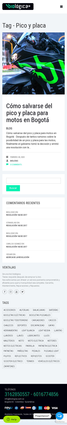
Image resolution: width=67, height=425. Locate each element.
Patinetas (8, 351)
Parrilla (30, 346)
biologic (14, 161)
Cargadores (38, 320)
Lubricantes (33, 335)
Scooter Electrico (13, 361)
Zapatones (9, 366)
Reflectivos (21, 356)
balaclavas (39, 310)
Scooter (50, 356)
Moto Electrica (36, 341)
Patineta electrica (47, 346)
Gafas (51, 325)
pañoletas (22, 351)
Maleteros (9, 341)
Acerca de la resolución (17, 257)
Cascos (52, 320)
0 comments (16, 164)
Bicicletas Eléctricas (14, 315)
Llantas (58, 330)
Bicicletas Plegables (39, 315)
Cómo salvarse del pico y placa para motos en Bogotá (29, 113)
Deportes (22, 325)
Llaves (20, 335)
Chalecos (8, 325)
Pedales (36, 351)
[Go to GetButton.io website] (60, 422)
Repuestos (36, 356)
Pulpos (7, 356)
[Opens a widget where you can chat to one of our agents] (11, 419)
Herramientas (11, 330)
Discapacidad (37, 325)
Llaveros (8, 335)
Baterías (53, 310)
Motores (52, 341)
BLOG (9, 128)
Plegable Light (51, 351)
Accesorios (10, 310)
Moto (21, 341)
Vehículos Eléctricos (49, 361)
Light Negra (44, 330)
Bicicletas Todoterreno (16, 320)
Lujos (47, 335)
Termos (30, 361)
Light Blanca (28, 330)
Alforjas (24, 310)
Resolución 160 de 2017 (16, 215)
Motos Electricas (13, 346)
